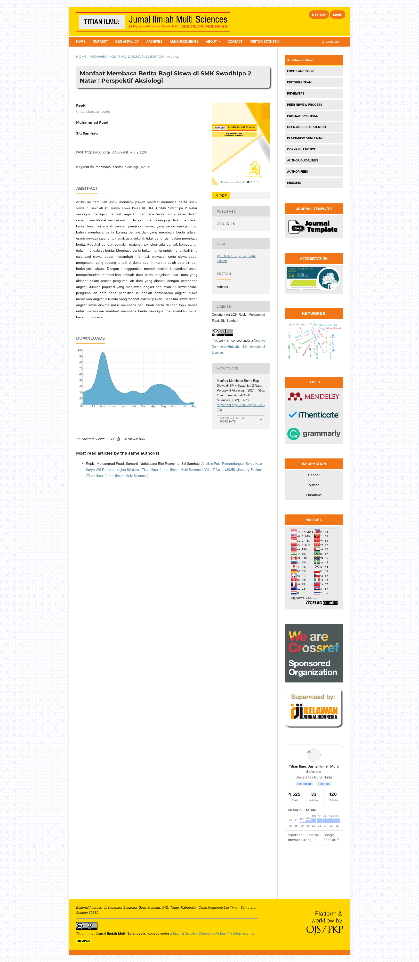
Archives (154, 41)
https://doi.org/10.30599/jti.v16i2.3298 (116, 152)
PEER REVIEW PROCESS (304, 104)
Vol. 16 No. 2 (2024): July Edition (136, 56)
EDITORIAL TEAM (299, 82)
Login (337, 14)
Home (81, 41)
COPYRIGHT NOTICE (301, 149)
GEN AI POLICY (127, 41)
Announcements (184, 41)
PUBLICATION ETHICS (302, 116)
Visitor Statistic (265, 41)
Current (100, 41)
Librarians (314, 495)
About (212, 41)
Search (332, 42)
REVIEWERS (296, 93)
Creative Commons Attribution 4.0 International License (239, 346)
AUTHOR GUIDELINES (302, 160)
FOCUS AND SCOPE (301, 71)
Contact (235, 41)
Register (319, 14)
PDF (222, 195)
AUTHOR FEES (297, 171)
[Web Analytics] (83, 942)
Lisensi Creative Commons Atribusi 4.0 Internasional (213, 933)
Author (314, 485)
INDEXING (294, 182)
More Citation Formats (233, 419)
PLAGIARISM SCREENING (305, 138)
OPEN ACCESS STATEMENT (306, 127)
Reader (314, 475)
